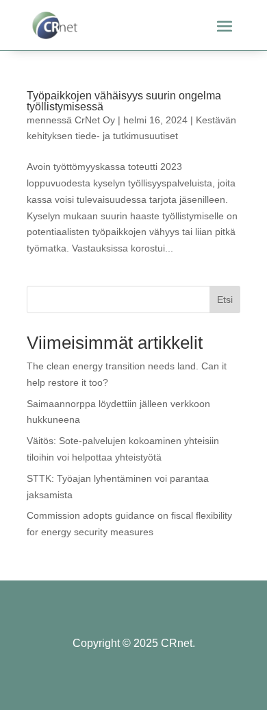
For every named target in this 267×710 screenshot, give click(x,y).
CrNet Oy (95, 119)
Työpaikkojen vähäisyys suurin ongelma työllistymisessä (124, 101)
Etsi (225, 299)
